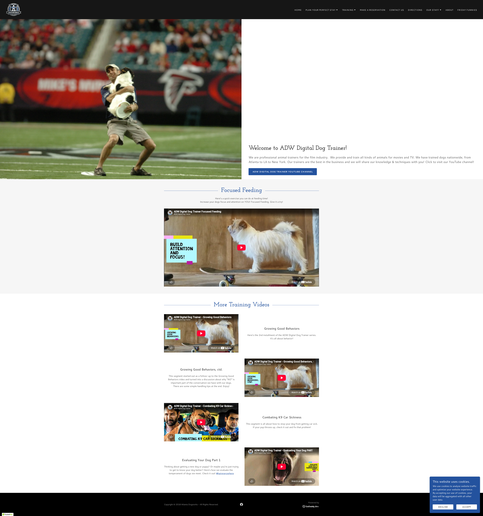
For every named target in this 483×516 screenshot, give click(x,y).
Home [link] (297, 9)
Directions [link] (415, 9)
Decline (443, 507)
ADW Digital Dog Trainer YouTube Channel (283, 171)
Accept (466, 507)
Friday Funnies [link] (467, 9)
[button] (322, 9)
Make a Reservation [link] (372, 9)
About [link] (449, 9)
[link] (13, 9)
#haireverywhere (225, 473)
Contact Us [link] (396, 9)
